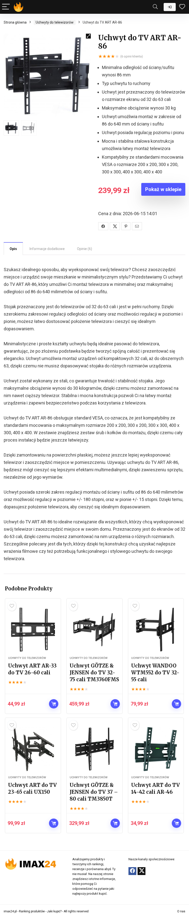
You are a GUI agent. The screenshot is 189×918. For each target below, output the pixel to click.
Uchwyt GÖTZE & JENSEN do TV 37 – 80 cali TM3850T (94, 792)
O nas (181, 911)
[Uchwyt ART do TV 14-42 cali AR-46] (156, 749)
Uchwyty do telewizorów (55, 22)
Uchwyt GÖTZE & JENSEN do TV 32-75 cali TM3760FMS (94, 672)
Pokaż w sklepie (163, 189)
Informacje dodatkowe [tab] (47, 249)
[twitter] (141, 871)
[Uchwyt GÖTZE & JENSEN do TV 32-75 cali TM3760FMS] (94, 630)
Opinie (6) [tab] (84, 249)
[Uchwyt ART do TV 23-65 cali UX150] (33, 749)
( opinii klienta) (131, 56)
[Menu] (6, 7)
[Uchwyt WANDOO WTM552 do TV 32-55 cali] (156, 630)
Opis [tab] (13, 249)
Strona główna (15, 22)
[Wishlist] (182, 7)
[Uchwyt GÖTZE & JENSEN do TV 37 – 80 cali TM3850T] (94, 749)
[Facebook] (132, 871)
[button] (88, 36)
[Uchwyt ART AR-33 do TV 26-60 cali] (33, 630)
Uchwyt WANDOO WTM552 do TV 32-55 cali (155, 672)
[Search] (155, 7)
